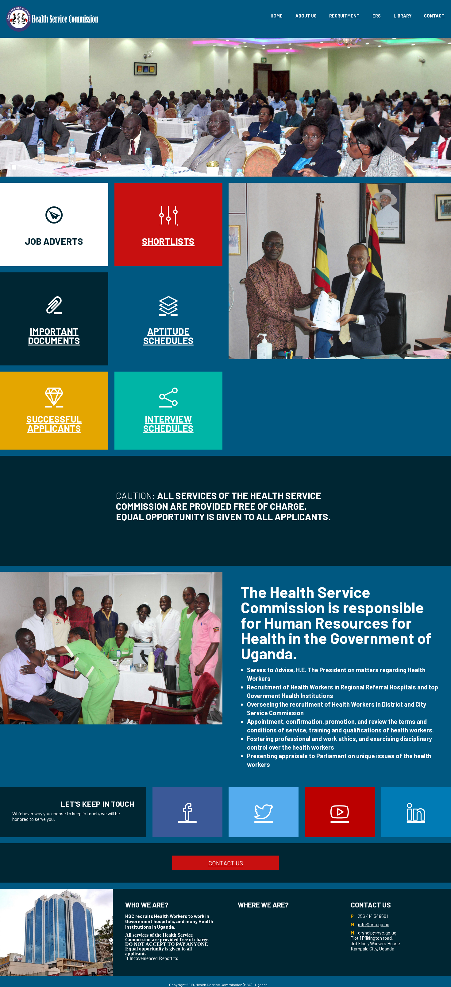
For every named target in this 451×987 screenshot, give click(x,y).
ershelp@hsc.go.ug (377, 932)
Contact (434, 15)
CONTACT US (225, 863)
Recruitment (344, 15)
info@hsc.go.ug (373, 924)
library (402, 15)
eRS (376, 15)
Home (277, 15)
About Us (306, 15)
